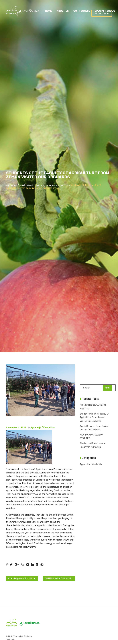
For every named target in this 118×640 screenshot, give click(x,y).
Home (48, 10)
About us (63, 10)
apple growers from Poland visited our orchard (24, 578)
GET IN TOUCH (102, 13)
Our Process (81, 10)
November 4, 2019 (16, 427)
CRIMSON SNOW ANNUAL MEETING (60, 578)
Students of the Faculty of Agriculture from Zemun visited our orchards (94, 417)
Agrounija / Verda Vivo (42, 427)
